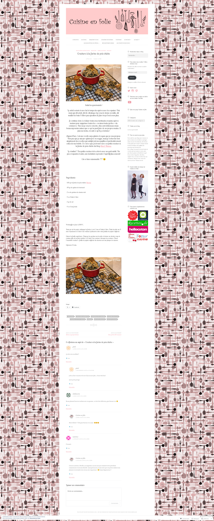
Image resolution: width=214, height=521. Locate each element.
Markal (88, 183)
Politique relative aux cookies (35, 518)
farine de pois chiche (78, 319)
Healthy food (93, 39)
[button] (133, 215)
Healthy (93, 50)
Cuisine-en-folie (97, 59)
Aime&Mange (105, 146)
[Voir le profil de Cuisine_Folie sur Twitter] (129, 90)
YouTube (118, 39)
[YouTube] (130, 102)
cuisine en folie (113, 316)
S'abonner (132, 77)
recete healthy (100, 319)
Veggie (109, 50)
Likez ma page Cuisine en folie (138, 109)
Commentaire (114, 503)
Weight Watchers (108, 43)
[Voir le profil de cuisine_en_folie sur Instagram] (133, 90)
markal (89, 319)
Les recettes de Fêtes (91, 43)
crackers (71, 316)
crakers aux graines (98, 316)
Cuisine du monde (107, 39)
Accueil (84, 39)
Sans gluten (102, 50)
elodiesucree (76, 394)
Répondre (69, 362)
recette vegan (112, 319)
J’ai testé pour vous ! (123, 43)
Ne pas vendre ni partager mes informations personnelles (117, 512)
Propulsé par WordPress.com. (87, 512)
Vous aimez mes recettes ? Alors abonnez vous (138, 63)
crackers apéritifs (82, 316)
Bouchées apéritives (83, 50)
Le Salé (136, 39)
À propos (76, 39)
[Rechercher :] (138, 55)
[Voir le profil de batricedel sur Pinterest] (137, 90)
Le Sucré (127, 39)
